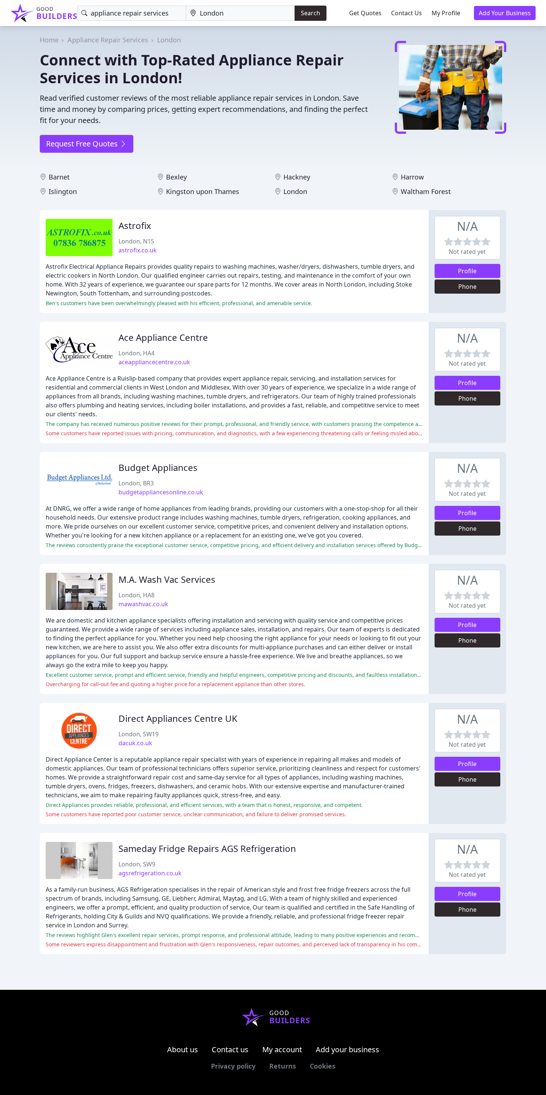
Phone (467, 286)
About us (182, 1049)
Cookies (322, 1066)
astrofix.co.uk (137, 250)
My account (282, 1049)
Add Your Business (505, 13)
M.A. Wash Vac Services (166, 579)
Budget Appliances (158, 467)
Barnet (59, 176)
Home (49, 39)
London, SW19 (138, 734)
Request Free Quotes (83, 144)
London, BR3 (136, 483)
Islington (63, 191)
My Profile (446, 13)
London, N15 (136, 241)
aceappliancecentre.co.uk (154, 362)
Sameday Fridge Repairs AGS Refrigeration (207, 848)
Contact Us (406, 13)
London (169, 39)
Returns (282, 1066)
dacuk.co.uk (135, 743)
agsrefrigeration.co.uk (150, 873)
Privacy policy (233, 1066)
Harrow (412, 176)
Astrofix (134, 225)
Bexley (176, 176)
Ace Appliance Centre (163, 337)
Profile (467, 271)
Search (310, 13)
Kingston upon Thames (202, 191)
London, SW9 (136, 864)
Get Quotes (365, 13)
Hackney (296, 176)
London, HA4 (136, 353)
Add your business (347, 1049)
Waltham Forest (426, 191)
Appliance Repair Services (108, 39)
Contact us (230, 1049)
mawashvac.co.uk (143, 604)
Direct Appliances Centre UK (177, 718)
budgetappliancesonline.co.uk (160, 492)
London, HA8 (136, 595)
